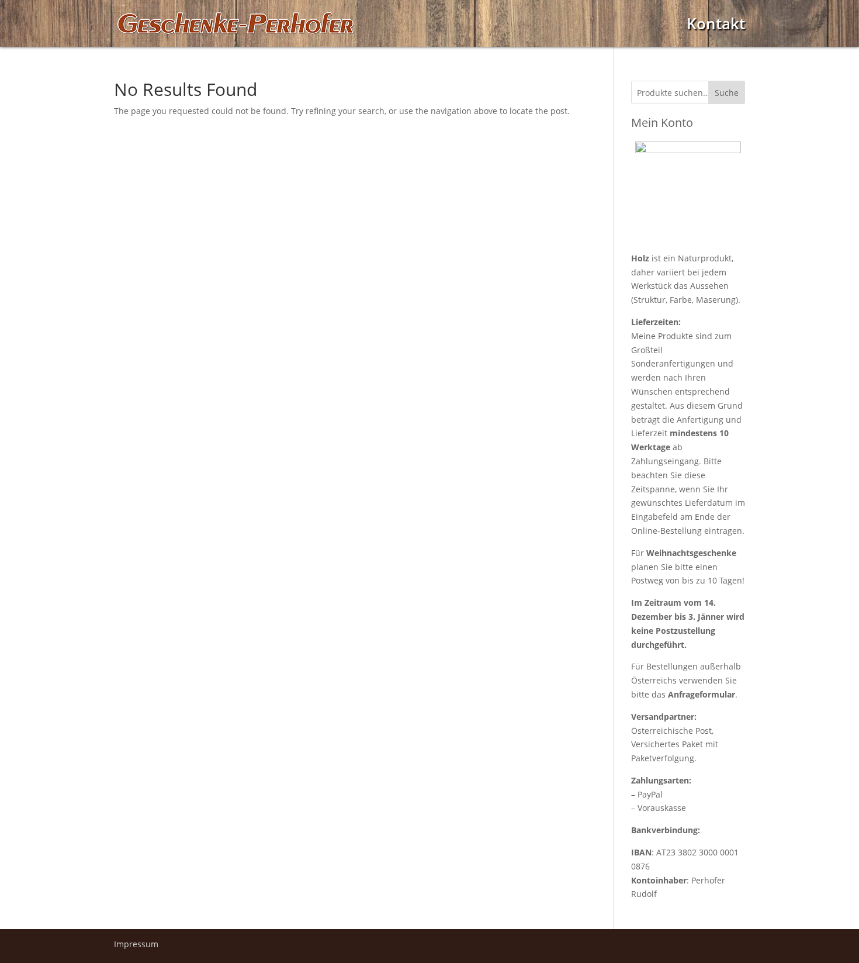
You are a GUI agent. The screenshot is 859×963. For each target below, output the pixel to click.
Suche (727, 92)
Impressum (136, 944)
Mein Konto (662, 122)
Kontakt (716, 26)
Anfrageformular (701, 694)
